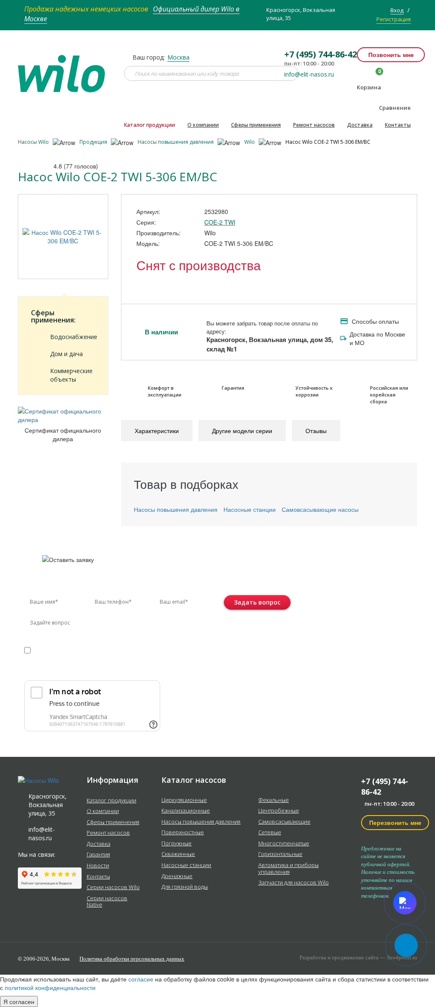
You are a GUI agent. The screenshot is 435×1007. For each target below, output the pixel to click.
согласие (60, 649)
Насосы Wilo (34, 141)
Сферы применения (256, 124)
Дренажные (176, 876)
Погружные (176, 843)
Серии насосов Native (107, 901)
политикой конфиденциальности (64, 658)
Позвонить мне (391, 54)
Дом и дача (66, 354)
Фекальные (273, 800)
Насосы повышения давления (176, 141)
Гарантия (98, 854)
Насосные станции (249, 509)
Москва (178, 57)
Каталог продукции (149, 124)
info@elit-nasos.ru (309, 74)
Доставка (360, 124)
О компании (203, 124)
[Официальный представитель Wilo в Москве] (64, 68)
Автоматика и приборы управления (288, 868)
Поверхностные (182, 832)
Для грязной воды (184, 887)
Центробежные (278, 810)
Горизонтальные (280, 854)
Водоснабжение (72, 337)
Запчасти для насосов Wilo (293, 882)
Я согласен (18, 1001)
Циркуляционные (184, 800)
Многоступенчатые (283, 843)
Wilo (250, 141)
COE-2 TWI (219, 222)
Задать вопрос (257, 602)
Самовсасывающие (284, 822)
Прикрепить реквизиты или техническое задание (99, 670)
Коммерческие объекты (71, 375)
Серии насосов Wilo (113, 887)
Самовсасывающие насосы (320, 509)
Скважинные (178, 854)
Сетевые (269, 832)
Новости (98, 865)
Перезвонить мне (395, 822)
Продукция (93, 141)
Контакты (398, 124)
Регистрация (393, 19)
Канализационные (185, 810)
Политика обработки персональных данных (131, 959)
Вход (397, 10)
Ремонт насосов (314, 124)
